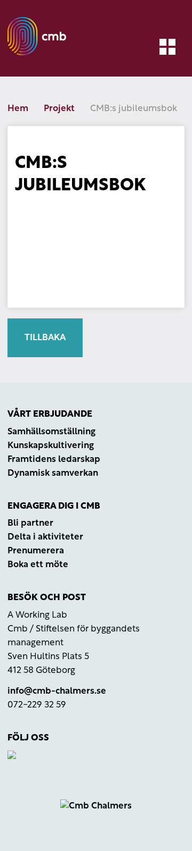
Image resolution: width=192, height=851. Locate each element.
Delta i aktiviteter (45, 537)
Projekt (59, 108)
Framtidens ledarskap (53, 459)
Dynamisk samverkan (52, 473)
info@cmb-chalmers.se (56, 691)
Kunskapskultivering (50, 445)
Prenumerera (35, 550)
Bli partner (30, 523)
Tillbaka (45, 337)
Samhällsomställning (51, 431)
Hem (17, 108)
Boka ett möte (37, 564)
